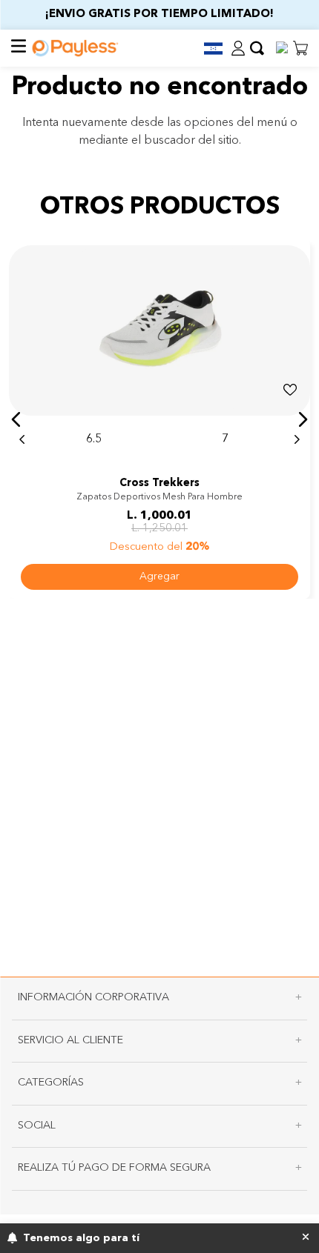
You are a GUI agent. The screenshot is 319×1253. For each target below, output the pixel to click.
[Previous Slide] (22, 439)
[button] (207, 49)
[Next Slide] (297, 439)
